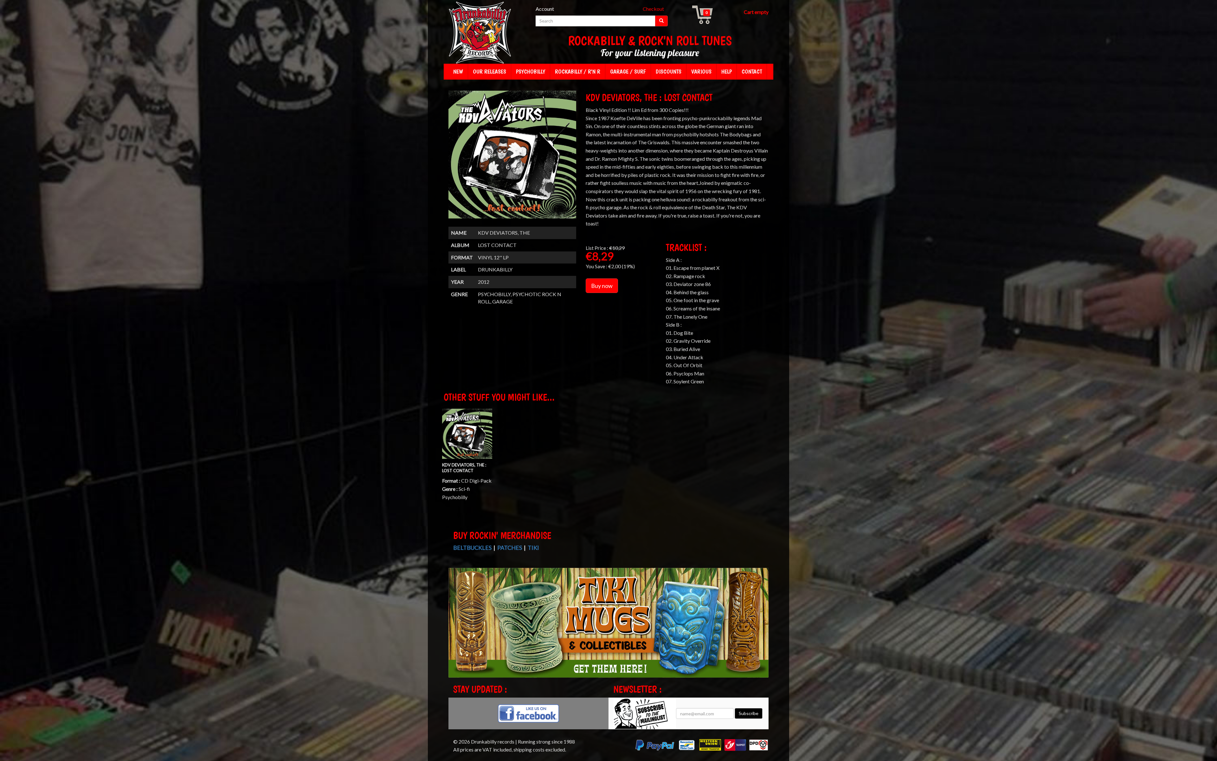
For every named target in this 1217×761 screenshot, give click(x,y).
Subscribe (748, 713)
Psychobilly (530, 71)
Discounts (668, 71)
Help (726, 71)
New (458, 71)
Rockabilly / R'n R (577, 71)
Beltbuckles (472, 547)
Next (763, 628)
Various (701, 71)
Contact (752, 71)
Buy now (602, 285)
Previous (454, 628)
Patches (509, 547)
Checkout (653, 9)
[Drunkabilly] (480, 33)
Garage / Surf (628, 71)
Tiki (533, 547)
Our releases (489, 71)
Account (545, 9)
